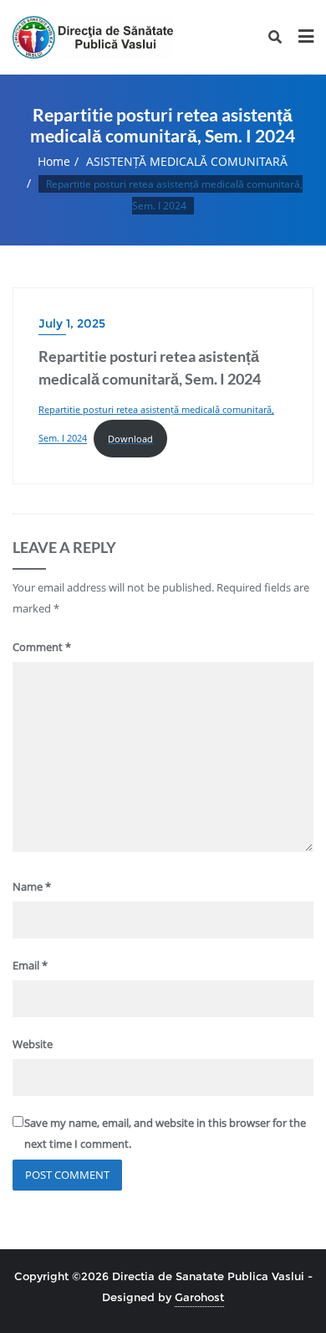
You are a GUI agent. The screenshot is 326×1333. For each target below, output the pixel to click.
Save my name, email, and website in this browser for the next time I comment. (165, 1133)
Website (33, 1043)
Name (32, 886)
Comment (42, 646)
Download (130, 438)
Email (30, 965)
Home (54, 161)
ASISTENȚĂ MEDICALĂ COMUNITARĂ (187, 161)
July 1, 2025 (71, 323)
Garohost (199, 1297)
